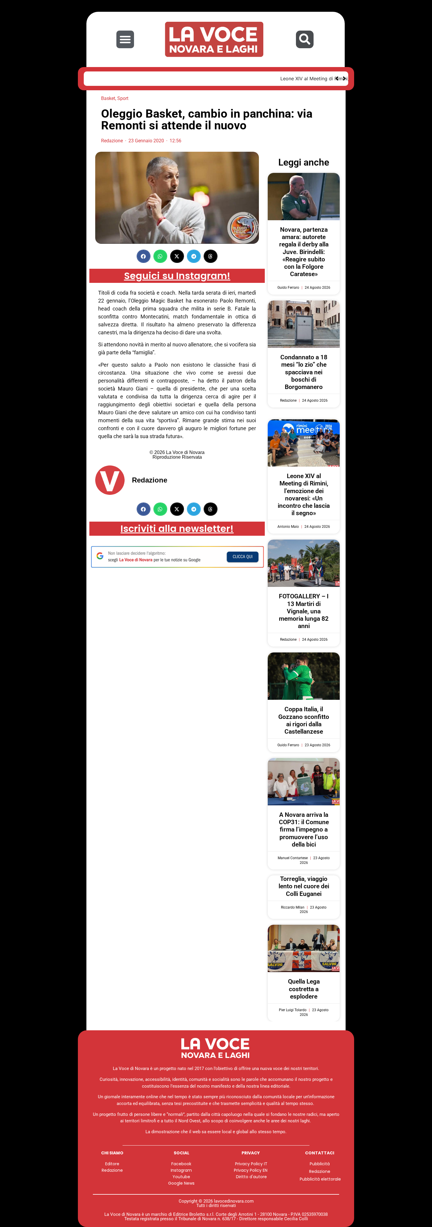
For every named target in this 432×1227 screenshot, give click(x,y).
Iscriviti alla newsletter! (177, 528)
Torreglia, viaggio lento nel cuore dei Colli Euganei (304, 886)
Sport (122, 98)
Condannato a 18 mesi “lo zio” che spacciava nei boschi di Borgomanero (303, 372)
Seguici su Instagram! (177, 275)
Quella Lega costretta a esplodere (304, 989)
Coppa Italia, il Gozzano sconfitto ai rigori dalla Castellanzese (303, 720)
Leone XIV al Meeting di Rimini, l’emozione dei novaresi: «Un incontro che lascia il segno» (191, 78)
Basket (108, 98)
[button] (125, 39)
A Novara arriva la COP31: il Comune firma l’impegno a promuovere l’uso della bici (304, 829)
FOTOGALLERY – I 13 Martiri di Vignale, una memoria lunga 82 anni (304, 611)
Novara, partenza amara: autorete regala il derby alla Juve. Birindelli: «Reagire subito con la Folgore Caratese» (304, 252)
